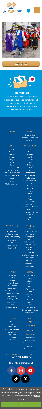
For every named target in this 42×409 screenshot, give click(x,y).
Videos (30, 284)
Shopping (30, 225)
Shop (30, 322)
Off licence (30, 258)
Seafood (30, 209)
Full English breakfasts (30, 181)
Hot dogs (30, 188)
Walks (12, 181)
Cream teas (30, 167)
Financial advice (12, 286)
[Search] (28, 11)
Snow (30, 305)
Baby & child (30, 234)
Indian (30, 194)
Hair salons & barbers (12, 291)
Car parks (12, 324)
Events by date (30, 135)
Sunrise (30, 299)
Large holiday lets (12, 245)
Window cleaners (12, 307)
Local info (12, 318)
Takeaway (29, 215)
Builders (12, 278)
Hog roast (30, 186)
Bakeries (30, 154)
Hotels (12, 243)
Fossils (12, 162)
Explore (12, 145)
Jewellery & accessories (30, 255)
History (12, 165)
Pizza (30, 199)
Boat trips (12, 157)
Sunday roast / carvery (30, 212)
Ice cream (30, 191)
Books (30, 239)
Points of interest (12, 170)
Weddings (12, 275)
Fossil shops (30, 247)
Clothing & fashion (30, 242)
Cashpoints (12, 327)
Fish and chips (30, 173)
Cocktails (30, 165)
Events (30, 131)
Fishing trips (12, 160)
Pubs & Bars (30, 201)
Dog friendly (12, 248)
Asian (30, 152)
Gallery (30, 272)
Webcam (30, 334)
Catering (12, 280)
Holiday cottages (12, 234)
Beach (30, 286)
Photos (29, 281)
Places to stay (12, 225)
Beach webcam (30, 340)
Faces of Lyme (30, 312)
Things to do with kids (12, 173)
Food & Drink (30, 145)
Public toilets (12, 337)
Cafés (30, 162)
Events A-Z (30, 140)
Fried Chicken (30, 178)
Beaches (12, 154)
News (30, 318)
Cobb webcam (30, 338)
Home (12, 131)
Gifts (30, 250)
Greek (30, 183)
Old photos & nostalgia (30, 310)
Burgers (30, 160)
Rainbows (29, 294)
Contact (30, 354)
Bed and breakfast (12, 229)
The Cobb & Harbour (30, 307)
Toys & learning (30, 266)
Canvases (30, 325)
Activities (12, 152)
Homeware (30, 252)
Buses (12, 321)
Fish (30, 170)
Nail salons (12, 296)
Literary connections (12, 167)
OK (21, 404)
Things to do (12, 149)
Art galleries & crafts (30, 231)
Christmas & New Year (30, 138)
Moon (30, 292)
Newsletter (30, 330)
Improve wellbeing (12, 293)
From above (30, 289)
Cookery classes (12, 283)
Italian (30, 196)
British (30, 157)
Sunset (29, 302)
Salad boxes (30, 204)
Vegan (30, 220)
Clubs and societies (12, 329)
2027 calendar (12, 354)
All (30, 149)
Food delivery (30, 175)
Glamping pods (12, 231)
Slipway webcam (30, 349)
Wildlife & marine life (12, 184)
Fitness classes (12, 288)
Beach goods (30, 237)
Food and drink (30, 245)
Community (12, 332)
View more (21, 64)
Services (12, 272)
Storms (29, 297)
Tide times (12, 340)
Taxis (12, 305)
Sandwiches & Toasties (30, 207)
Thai (29, 217)
